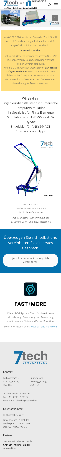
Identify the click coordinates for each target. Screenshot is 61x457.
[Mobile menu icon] (56, 5)
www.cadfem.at (10, 448)
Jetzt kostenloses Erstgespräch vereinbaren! (30, 260)
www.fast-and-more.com (44, 326)
